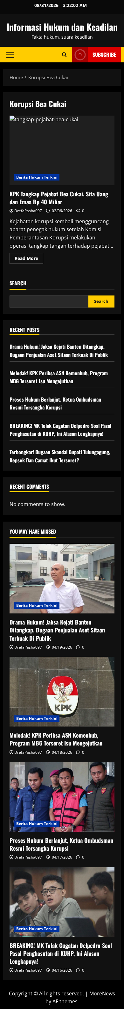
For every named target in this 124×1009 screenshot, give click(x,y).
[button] (10, 54)
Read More (29, 259)
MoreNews (102, 993)
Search (18, 283)
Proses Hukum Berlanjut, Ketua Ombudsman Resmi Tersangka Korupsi (55, 403)
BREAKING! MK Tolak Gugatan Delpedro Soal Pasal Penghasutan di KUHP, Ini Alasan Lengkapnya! (60, 430)
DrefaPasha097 (28, 210)
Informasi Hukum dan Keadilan (62, 26)
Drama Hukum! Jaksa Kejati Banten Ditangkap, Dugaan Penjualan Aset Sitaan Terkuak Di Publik (59, 351)
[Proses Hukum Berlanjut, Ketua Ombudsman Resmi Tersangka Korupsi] (62, 797)
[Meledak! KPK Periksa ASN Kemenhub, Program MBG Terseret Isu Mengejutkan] (62, 692)
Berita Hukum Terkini (37, 177)
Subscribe (104, 54)
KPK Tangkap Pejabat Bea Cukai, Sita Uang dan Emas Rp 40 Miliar (62, 150)
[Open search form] (64, 54)
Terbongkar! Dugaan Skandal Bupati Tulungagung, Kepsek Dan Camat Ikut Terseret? (60, 456)
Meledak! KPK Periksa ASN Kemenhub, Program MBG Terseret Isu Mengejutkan (59, 377)
